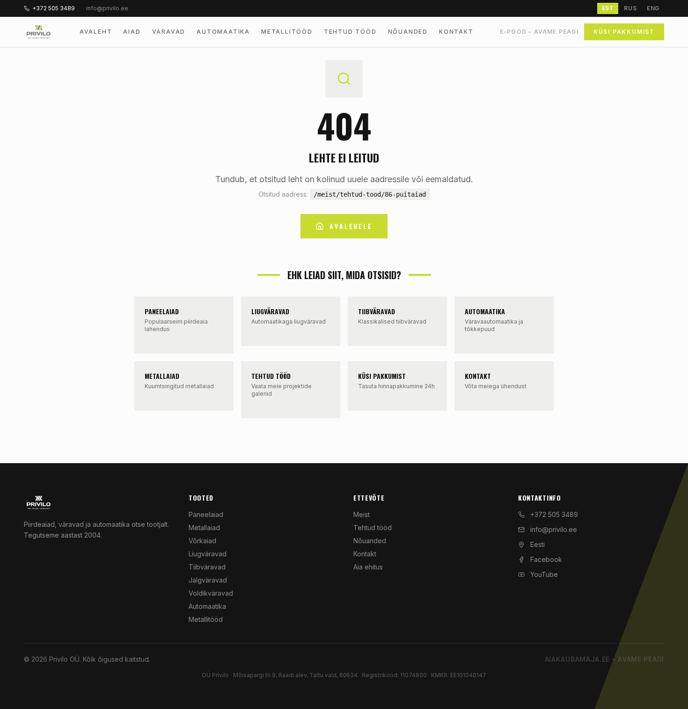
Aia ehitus (368, 567)
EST (608, 8)
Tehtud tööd (350, 31)
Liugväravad (208, 554)
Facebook (546, 559)
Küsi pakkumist (624, 31)
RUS (630, 8)
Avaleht (96, 31)
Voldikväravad (211, 593)
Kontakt (456, 31)
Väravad (169, 31)
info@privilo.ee (553, 529)
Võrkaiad (202, 541)
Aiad (131, 31)
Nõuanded (408, 31)
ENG (653, 8)
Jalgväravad (208, 580)
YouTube (544, 574)
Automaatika (223, 31)
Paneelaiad (206, 514)
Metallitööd (287, 31)
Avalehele (350, 226)
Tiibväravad (207, 567)
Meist (361, 514)
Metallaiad (204, 528)
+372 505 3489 (53, 8)
